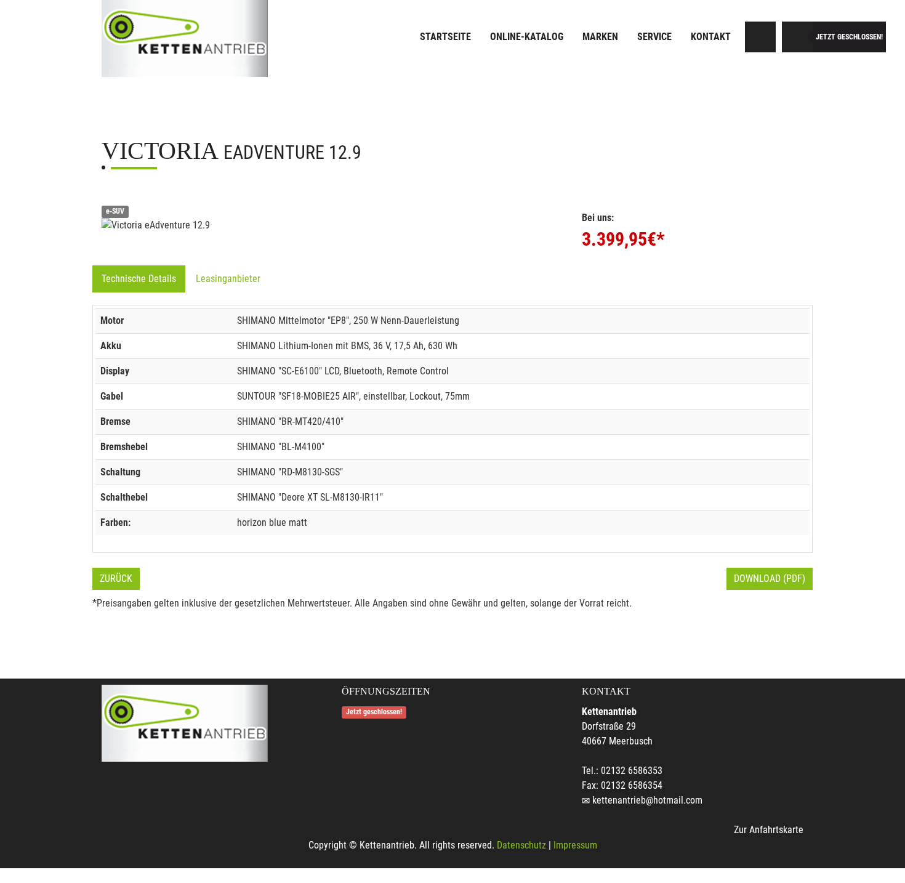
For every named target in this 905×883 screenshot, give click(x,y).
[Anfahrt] (760, 37)
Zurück (116, 578)
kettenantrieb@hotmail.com (647, 800)
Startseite (445, 36)
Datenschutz (521, 845)
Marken (600, 36)
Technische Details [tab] (139, 278)
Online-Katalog (526, 36)
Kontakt (711, 36)
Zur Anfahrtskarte (768, 830)
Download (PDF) (769, 578)
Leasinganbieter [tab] (228, 278)
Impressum (575, 845)
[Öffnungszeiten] (797, 37)
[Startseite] (185, 38)
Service (654, 36)
